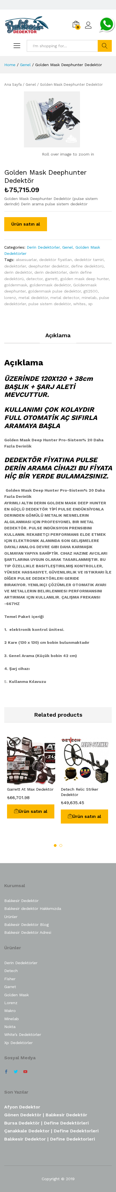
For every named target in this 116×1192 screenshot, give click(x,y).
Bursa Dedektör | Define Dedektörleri (46, 1123)
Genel (31, 84)
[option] (31, 777)
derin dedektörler (50, 272)
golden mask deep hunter (84, 278)
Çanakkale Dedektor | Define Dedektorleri (51, 1130)
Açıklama (58, 335)
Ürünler (10, 916)
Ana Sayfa (13, 84)
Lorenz (10, 1002)
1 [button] (55, 845)
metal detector (64, 297)
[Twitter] (16, 1072)
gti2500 (90, 291)
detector (34, 278)
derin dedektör (18, 272)
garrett (51, 278)
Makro (10, 1010)
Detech (11, 970)
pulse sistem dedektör (49, 304)
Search (105, 46)
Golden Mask (16, 995)
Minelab (11, 1018)
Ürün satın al (25, 224)
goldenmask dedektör (50, 285)
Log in (88, 28)
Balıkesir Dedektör (21, 900)
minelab (89, 297)
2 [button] (60, 845)
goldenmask (15, 285)
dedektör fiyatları (55, 259)
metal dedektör (33, 297)
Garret (10, 986)
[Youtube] (25, 1072)
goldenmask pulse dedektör (54, 291)
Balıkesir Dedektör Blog (26, 924)
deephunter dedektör (48, 266)
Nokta (9, 1026)
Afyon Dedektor (22, 1107)
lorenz (10, 297)
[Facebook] (6, 1072)
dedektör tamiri (89, 259)
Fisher (9, 979)
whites (79, 304)
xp (90, 304)
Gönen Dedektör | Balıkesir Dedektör (45, 1114)
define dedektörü (87, 266)
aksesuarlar (26, 259)
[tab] (58, 337)
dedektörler (15, 266)
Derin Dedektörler (43, 247)
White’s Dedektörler (22, 1034)
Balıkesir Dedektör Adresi (27, 932)
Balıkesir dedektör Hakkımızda (32, 908)
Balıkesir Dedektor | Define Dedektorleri (49, 1139)
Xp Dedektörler (18, 1042)
